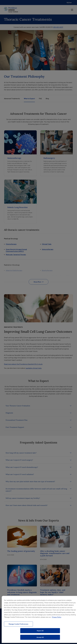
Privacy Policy (56, 617)
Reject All (40, 631)
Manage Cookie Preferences (18, 624)
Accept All (40, 637)
